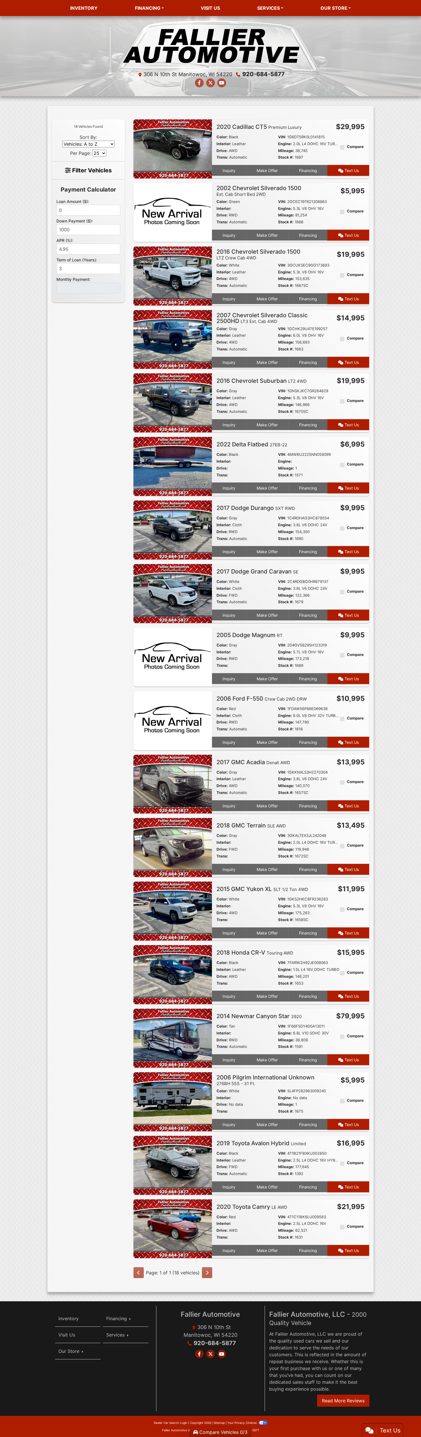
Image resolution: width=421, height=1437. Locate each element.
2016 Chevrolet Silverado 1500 (258, 254)
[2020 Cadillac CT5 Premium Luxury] (172, 148)
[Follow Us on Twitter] (210, 82)
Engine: (285, 143)
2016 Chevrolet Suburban (262, 380)
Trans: (222, 157)
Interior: (224, 143)
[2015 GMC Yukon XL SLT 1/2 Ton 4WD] (172, 911)
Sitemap (219, 1422)
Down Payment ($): (74, 220)
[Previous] (138, 1272)
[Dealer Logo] (210, 45)
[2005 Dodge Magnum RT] (172, 656)
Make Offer (267, 170)
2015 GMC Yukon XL (262, 889)
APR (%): (64, 240)
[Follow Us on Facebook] (199, 82)
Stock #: (286, 157)
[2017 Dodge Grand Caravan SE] (172, 593)
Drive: (222, 150)
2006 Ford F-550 (262, 698)
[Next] (207, 1272)
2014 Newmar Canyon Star (259, 1016)
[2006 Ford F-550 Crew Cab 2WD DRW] (172, 720)
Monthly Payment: (73, 279)
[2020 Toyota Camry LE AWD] (172, 1228)
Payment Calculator (88, 189)
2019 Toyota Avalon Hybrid (261, 1143)
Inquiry (229, 170)
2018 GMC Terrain (251, 825)
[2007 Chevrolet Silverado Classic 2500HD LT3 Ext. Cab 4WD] (172, 339)
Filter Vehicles (91, 170)
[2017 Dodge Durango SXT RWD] (172, 529)
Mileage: (286, 150)
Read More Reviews (343, 1401)
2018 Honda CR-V (255, 952)
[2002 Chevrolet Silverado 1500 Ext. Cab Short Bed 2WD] (172, 212)
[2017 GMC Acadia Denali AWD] (172, 783)
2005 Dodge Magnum (250, 635)
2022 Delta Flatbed (252, 444)
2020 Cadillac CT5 (259, 126)
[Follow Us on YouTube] (221, 82)
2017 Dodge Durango (256, 507)
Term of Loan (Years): (76, 259)
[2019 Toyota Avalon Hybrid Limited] (172, 1165)
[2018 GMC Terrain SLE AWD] (172, 847)
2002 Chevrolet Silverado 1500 (259, 191)
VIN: (282, 137)
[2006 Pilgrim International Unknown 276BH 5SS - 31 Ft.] (172, 1101)
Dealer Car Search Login (170, 1422)
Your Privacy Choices (242, 1422)
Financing (308, 170)
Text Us (351, 170)
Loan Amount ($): (72, 201)
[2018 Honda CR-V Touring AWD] (172, 974)
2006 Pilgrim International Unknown (265, 1080)
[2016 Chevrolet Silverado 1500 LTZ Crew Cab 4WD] (172, 275)
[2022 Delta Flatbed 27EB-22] (172, 466)
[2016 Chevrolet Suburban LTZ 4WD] (172, 402)
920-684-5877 (263, 74)
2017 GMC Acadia (253, 762)
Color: (222, 137)
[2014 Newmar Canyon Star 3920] (172, 1037)
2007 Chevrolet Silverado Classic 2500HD (262, 318)
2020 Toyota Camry (252, 1206)
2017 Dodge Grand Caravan (257, 571)
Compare (355, 146)
